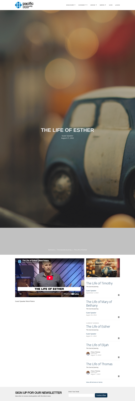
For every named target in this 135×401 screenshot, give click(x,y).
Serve (102, 5)
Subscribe (101, 395)
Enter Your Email (73, 391)
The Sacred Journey (64, 250)
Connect (82, 5)
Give (110, 5)
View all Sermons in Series (94, 382)
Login (117, 5)
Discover (70, 5)
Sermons (51, 250)
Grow (92, 5)
